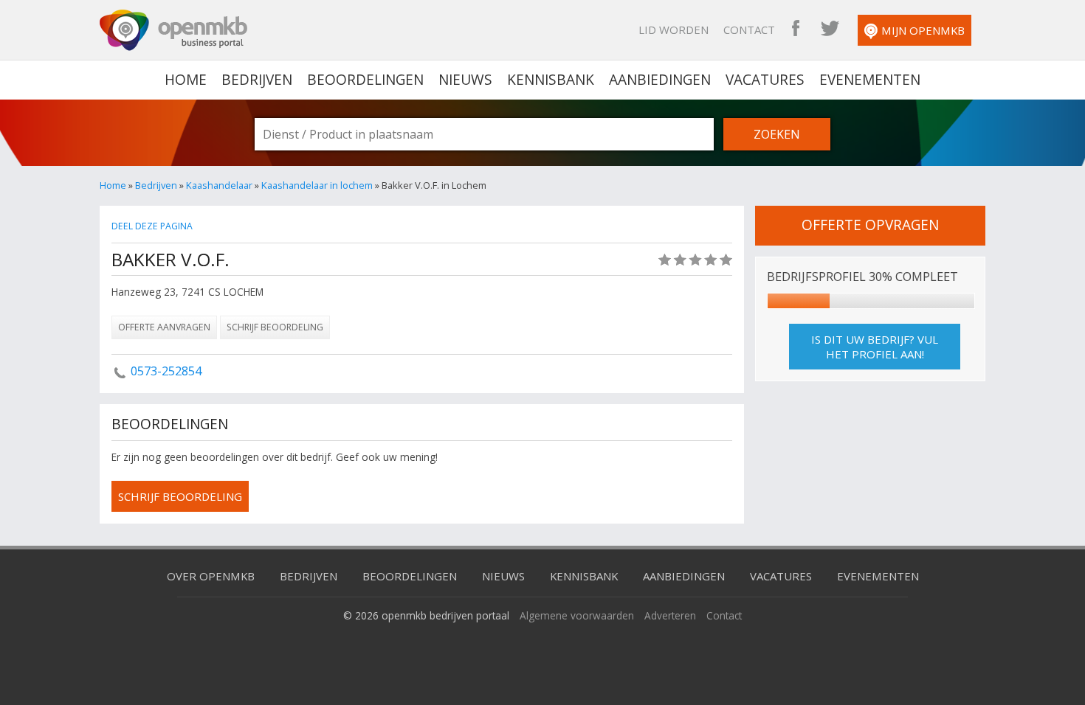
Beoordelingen (365, 79)
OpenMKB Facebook (795, 29)
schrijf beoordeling (180, 496)
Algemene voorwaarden (577, 615)
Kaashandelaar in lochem (317, 185)
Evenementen (869, 79)
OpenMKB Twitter (829, 29)
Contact (749, 29)
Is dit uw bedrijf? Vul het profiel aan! (874, 346)
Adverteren (670, 615)
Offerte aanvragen (164, 327)
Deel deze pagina (152, 226)
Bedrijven (256, 79)
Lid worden (673, 29)
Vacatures (765, 79)
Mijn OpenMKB (923, 30)
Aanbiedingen (660, 79)
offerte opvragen (870, 225)
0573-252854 (166, 371)
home (186, 79)
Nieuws (465, 79)
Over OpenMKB (211, 576)
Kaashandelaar (219, 185)
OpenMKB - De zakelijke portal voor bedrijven (173, 30)
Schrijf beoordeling (275, 327)
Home (113, 185)
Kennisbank (550, 79)
